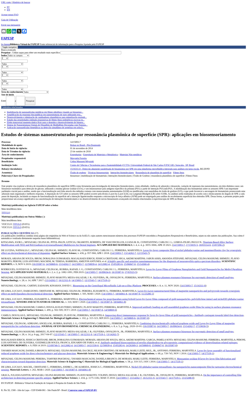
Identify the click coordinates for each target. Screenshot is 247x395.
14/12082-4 (104, 264)
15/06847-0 (130, 264)
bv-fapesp (5, 44)
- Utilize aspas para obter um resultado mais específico (30, 52)
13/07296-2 (218, 245)
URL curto (6, 2)
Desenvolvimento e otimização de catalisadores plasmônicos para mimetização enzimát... (47, 117)
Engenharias (75, 154)
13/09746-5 (54, 345)
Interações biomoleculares (122, 172)
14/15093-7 (179, 245)
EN (8, 10)
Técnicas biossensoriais (98, 172)
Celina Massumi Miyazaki (82, 161)
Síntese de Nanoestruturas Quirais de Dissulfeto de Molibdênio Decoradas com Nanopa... (47, 125)
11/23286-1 (147, 293)
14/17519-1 (103, 280)
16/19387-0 (39, 264)
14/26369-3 (132, 345)
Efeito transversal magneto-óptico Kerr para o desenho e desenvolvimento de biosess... (46, 122)
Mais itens (6, 209)
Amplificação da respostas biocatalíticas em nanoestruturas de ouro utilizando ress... (44, 114)
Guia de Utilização (9, 20)
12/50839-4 (91, 264)
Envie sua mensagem (10, 25)
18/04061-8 (121, 293)
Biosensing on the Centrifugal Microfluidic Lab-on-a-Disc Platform (107, 285)
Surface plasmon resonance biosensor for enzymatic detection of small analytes (193, 277)
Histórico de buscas (21, 2)
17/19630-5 (202, 326)
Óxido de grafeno (78, 172)
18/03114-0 (205, 245)
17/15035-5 (192, 245)
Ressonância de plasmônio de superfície (153, 172)
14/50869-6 (52, 264)
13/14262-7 (130, 253)
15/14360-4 (143, 264)
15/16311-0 (200, 285)
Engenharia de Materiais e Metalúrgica (100, 154)
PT (8, 7)
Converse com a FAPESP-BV (82, 390)
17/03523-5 (131, 272)
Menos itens (16, 209)
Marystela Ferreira (78, 158)
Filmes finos (178, 172)
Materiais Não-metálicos (131, 154)
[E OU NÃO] (4, 58)
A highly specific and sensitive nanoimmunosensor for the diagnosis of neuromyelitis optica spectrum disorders (164, 261)
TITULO (6, 212)
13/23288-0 (188, 378)
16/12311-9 (64, 280)
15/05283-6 (117, 264)
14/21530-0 (93, 345)
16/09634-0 (104, 272)
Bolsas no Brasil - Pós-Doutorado (85, 145)
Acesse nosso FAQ (9, 14)
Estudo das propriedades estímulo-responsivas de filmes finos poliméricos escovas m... (45, 120)
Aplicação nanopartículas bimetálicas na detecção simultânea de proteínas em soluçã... (45, 127)
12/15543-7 (143, 253)
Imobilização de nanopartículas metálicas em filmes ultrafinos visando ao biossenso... (45, 112)
